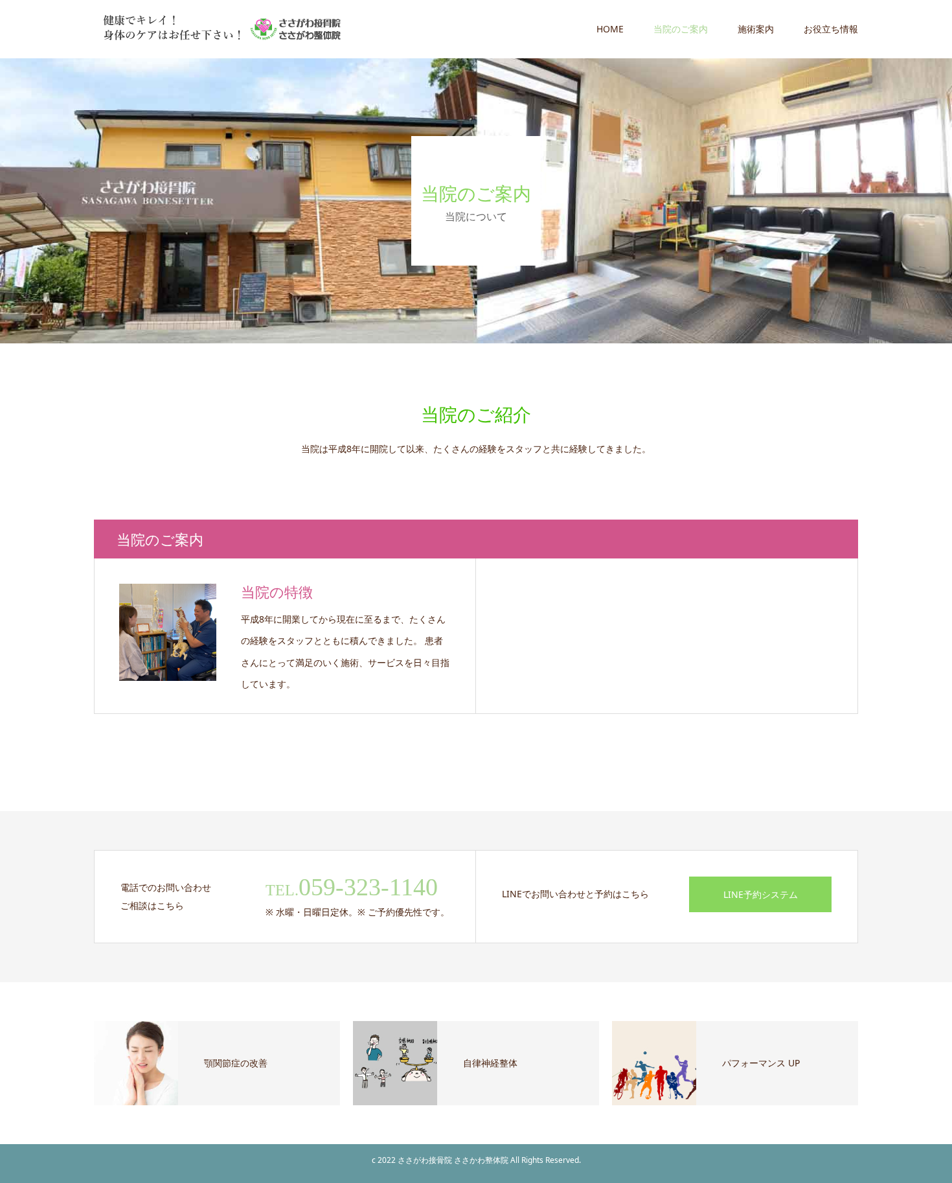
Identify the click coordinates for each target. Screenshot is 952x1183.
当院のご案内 (680, 29)
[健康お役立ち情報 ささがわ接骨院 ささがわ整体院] (220, 29)
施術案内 (756, 29)
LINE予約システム (760, 894)
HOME (610, 29)
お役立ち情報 (831, 29)
